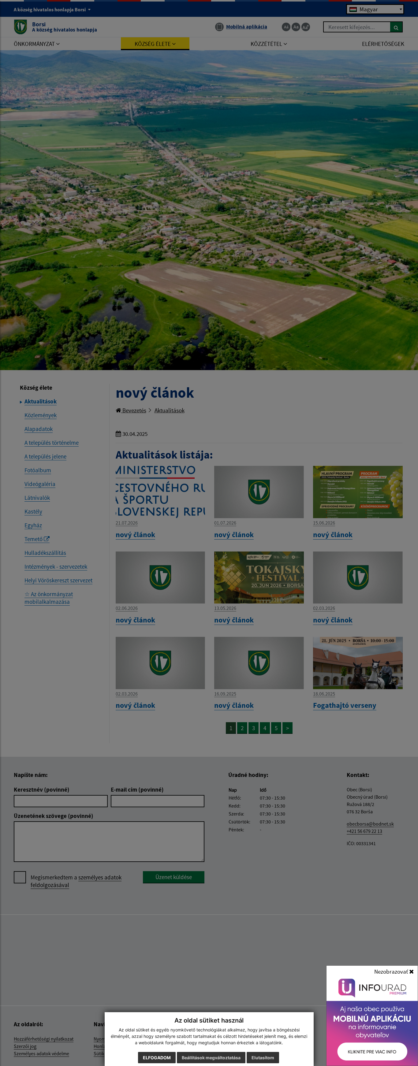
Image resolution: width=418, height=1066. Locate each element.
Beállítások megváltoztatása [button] (211, 1057)
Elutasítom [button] (263, 1057)
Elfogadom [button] (157, 1057)
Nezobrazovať (391, 971)
